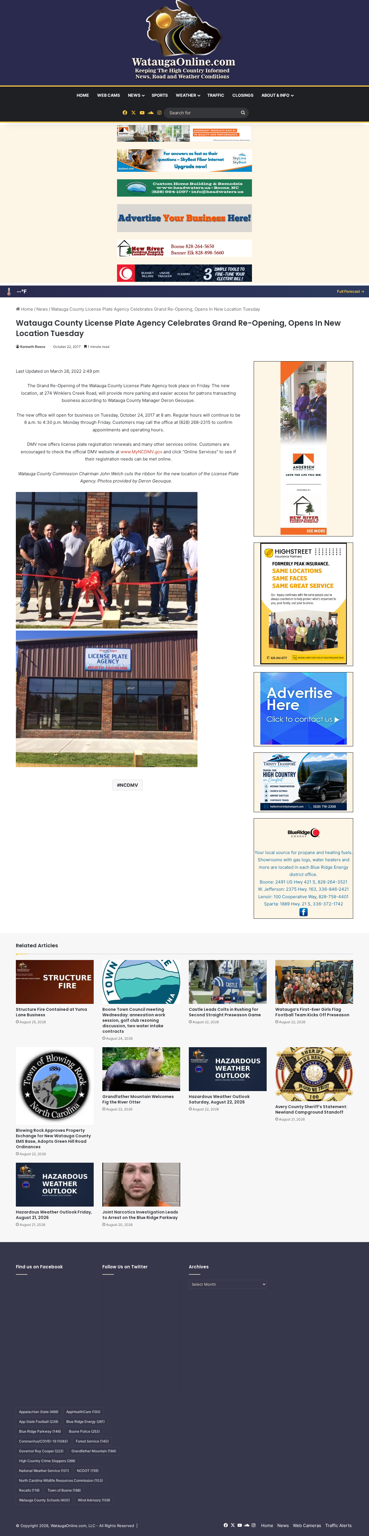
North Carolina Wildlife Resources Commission (61, 1480)
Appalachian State (38, 1412)
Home (83, 95)
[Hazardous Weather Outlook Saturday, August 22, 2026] (228, 1069)
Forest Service (92, 1441)
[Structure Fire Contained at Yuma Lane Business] (55, 982)
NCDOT (88, 1470)
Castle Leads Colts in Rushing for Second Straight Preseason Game (225, 1012)
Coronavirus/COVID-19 (43, 1441)
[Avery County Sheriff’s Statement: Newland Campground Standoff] (314, 1074)
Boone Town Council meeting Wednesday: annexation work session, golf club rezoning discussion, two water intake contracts (133, 1020)
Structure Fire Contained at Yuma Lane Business (51, 1012)
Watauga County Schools (44, 1500)
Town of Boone (64, 1490)
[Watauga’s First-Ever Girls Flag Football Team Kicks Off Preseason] (314, 982)
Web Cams (108, 95)
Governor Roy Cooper (41, 1451)
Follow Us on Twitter (125, 1267)
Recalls (29, 1490)
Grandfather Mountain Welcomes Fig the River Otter (138, 1099)
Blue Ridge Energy (85, 1421)
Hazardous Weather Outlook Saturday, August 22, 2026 (219, 1099)
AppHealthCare (83, 1412)
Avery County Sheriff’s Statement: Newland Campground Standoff (311, 1109)
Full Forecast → (350, 291)
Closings (242, 95)
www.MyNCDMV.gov (141, 451)
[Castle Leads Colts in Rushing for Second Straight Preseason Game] (228, 982)
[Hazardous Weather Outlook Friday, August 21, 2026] (55, 1185)
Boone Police (84, 1431)
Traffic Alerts (338, 1525)
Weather (186, 95)
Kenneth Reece (32, 346)
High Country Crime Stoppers (47, 1461)
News (134, 95)
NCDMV (129, 785)
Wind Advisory (94, 1500)
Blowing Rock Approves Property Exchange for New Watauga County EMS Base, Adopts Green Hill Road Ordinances (53, 1138)
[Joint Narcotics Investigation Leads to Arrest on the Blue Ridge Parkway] (141, 1185)
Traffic (215, 95)
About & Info (275, 95)
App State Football (38, 1421)
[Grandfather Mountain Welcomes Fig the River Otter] (141, 1069)
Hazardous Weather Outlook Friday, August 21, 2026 (54, 1214)
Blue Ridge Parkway (40, 1431)
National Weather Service (44, 1470)
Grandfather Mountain (93, 1451)
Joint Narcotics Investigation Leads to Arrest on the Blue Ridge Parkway (140, 1214)
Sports (160, 95)
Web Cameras (307, 1525)
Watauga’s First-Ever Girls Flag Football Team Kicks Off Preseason (312, 1012)
